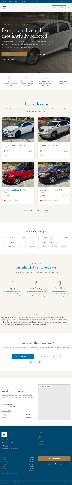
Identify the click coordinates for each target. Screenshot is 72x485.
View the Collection (14, 54)
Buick (23, 238)
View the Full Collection (36, 210)
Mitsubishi (33, 247)
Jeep (36, 242)
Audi (5, 238)
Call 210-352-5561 (23, 356)
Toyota (54, 247)
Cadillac (33, 238)
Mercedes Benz (9, 247)
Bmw (14, 238)
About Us (40, 444)
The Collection (42, 439)
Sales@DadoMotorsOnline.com (10, 448)
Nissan (44, 247)
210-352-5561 (58, 7)
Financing (40, 441)
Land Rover (48, 242)
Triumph (65, 247)
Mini (22, 247)
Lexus (59, 242)
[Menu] (68, 7)
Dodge (57, 238)
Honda (28, 242)
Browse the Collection (54, 464)
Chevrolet (46, 238)
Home (39, 436)
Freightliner (15, 242)
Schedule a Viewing (40, 54)
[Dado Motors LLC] (5, 7)
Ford (66, 238)
